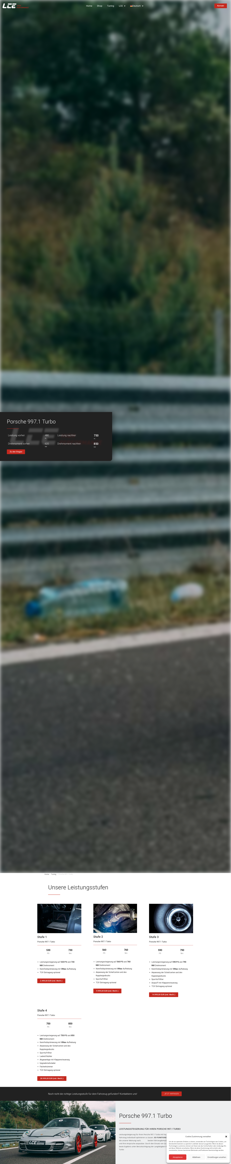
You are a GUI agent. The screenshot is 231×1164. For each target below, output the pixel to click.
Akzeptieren (178, 1157)
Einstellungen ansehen (217, 1157)
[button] (226, 1136)
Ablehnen (196, 1157)
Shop (99, 6)
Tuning (110, 6)
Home (89, 6)
